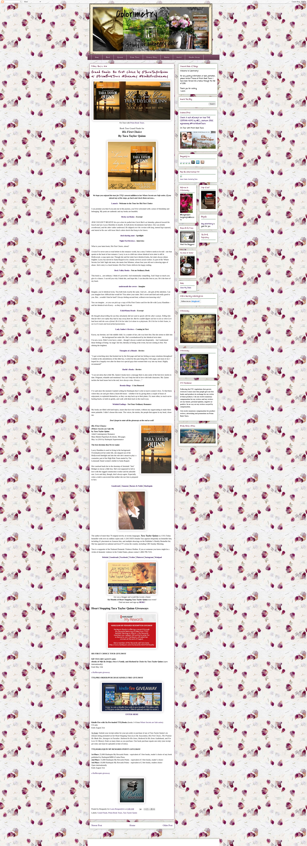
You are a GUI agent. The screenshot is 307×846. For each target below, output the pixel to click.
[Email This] (145, 809)
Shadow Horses (194, 57)
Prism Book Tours (137, 123)
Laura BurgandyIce (117, 809)
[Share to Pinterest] (154, 809)
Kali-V (179, 57)
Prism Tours (134, 57)
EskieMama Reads (128, 311)
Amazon (125, 486)
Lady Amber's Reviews (124, 329)
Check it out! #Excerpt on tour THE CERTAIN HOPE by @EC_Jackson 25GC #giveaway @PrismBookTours (196, 120)
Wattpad (158, 557)
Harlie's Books (128, 369)
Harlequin (148, 486)
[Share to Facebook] (152, 809)
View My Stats (185, 288)
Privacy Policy (152, 57)
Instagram (149, 557)
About (108, 57)
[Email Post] (140, 809)
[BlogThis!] (147, 809)
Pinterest (140, 557)
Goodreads (115, 486)
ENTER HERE (132, 714)
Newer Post (96, 825)
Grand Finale (102, 813)
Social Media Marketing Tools (189, 179)
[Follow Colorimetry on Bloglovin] (190, 302)
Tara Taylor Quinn (130, 813)
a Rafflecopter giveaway (100, 672)
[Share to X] (149, 809)
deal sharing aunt (127, 236)
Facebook (124, 557)
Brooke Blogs (125, 385)
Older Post (167, 825)
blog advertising (207, 224)
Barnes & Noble (136, 486)
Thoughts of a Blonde (128, 351)
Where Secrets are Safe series (151, 722)
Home (97, 57)
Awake (166, 57)
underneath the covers (128, 286)
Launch (114, 203)
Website (105, 557)
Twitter (132, 557)
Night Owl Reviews (127, 241)
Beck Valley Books (122, 270)
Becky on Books (127, 217)
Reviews (120, 57)
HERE (142, 602)
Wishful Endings (119, 404)
